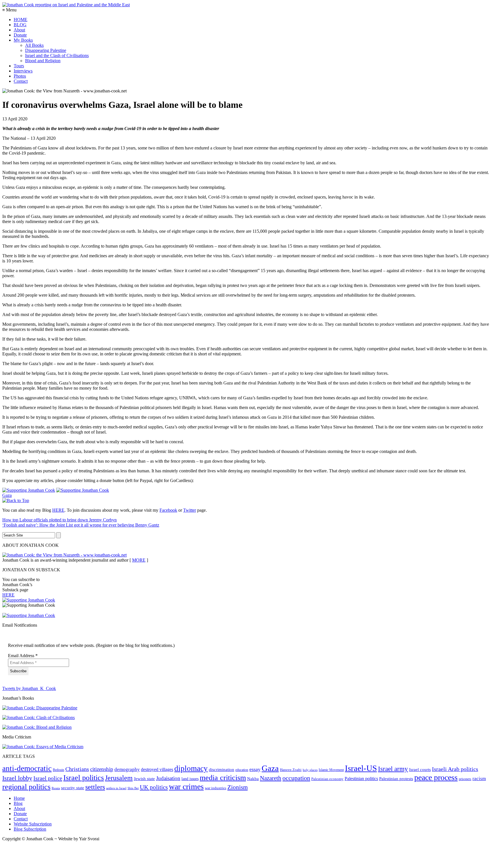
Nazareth (270, 778)
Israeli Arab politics (455, 769)
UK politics (154, 787)
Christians (77, 769)
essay (254, 769)
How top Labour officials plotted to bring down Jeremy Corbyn (59, 519)
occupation (296, 778)
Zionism (237, 787)
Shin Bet (133, 788)
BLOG (20, 24)
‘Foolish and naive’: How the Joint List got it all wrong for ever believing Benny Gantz (80, 525)
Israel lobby (17, 778)
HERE (58, 510)
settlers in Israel (116, 788)
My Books (23, 40)
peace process (436, 777)
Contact (21, 81)
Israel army (393, 768)
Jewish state (144, 778)
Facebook (168, 510)
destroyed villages (157, 769)
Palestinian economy (327, 779)
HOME (20, 19)
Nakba (253, 778)
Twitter (189, 510)
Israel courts (420, 769)
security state (72, 787)
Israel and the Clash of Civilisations (57, 55)
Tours (19, 65)
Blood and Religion (42, 60)
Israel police (47, 778)
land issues (190, 778)
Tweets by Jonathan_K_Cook (29, 688)
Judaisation (168, 778)
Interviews (23, 70)
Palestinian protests (396, 778)
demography (127, 769)
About (19, 29)
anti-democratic (27, 768)
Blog (18, 803)
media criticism (223, 778)
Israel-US (361, 768)
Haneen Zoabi (291, 770)
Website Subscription (33, 823)
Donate (20, 35)
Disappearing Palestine (45, 50)
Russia (56, 788)
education (241, 770)
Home (19, 798)
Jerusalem (119, 778)
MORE (139, 560)
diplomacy (191, 768)
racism (479, 778)
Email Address (23, 655)
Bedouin (58, 770)
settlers (95, 787)
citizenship (101, 769)
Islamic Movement (331, 770)
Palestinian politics (361, 778)
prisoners (465, 779)
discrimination (221, 769)
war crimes (186, 786)
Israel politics (83, 778)
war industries (215, 788)
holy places (310, 770)
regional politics (26, 787)
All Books (34, 45)
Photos (20, 76)
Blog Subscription (30, 829)
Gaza (7, 495)
